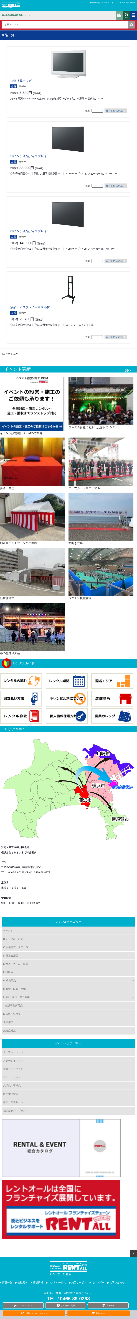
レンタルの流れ (57, 1282)
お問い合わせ (119, 15)
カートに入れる (114, 110)
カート (126, 17)
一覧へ (126, 370)
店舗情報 (38, 1282)
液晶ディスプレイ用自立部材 (30, 307)
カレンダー (98, 1282)
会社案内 (22, 1282)
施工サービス (78, 1282)
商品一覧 (7, 1282)
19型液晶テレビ (21, 81)
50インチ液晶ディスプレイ (28, 156)
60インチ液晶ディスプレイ (28, 231)
